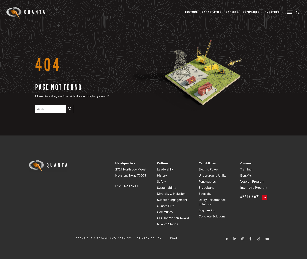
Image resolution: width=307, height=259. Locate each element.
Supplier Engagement (172, 199)
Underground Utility (212, 175)
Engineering (207, 210)
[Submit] (69, 109)
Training (246, 169)
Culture (191, 12)
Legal (173, 238)
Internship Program (253, 187)
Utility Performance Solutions (212, 202)
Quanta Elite (165, 205)
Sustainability (166, 187)
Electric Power (209, 169)
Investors (272, 12)
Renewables (207, 181)
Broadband (207, 187)
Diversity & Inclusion (171, 193)
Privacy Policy (149, 238)
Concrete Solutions (212, 216)
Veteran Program (252, 181)
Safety (161, 181)
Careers (232, 12)
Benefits (246, 175)
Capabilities (212, 12)
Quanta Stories (167, 224)
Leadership (165, 169)
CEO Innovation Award (173, 218)
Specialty (205, 193)
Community (165, 211)
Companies (251, 12)
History (162, 175)
